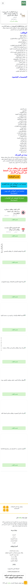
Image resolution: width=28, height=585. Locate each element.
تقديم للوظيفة (14, 177)
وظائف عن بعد (14, 556)
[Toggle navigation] (3, 3)
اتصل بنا (14, 542)
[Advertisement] (14, 93)
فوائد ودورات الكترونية (14, 554)
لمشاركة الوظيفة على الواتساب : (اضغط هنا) (14, 199)
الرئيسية (14, 534)
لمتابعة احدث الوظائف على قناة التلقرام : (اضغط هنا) (14, 185)
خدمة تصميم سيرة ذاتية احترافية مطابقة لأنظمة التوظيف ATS (14, 576)
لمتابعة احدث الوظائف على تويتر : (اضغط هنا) (14, 192)
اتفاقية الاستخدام (14, 540)
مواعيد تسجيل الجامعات (14, 550)
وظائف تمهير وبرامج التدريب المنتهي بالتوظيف (14, 552)
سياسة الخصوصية (14, 538)
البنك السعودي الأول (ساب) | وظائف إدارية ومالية (12, 228)
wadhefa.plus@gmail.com (14, 571)
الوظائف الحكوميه (14, 560)
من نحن (14, 536)
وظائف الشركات (13, 21)
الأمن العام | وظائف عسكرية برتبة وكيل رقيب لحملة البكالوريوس (12, 211)
